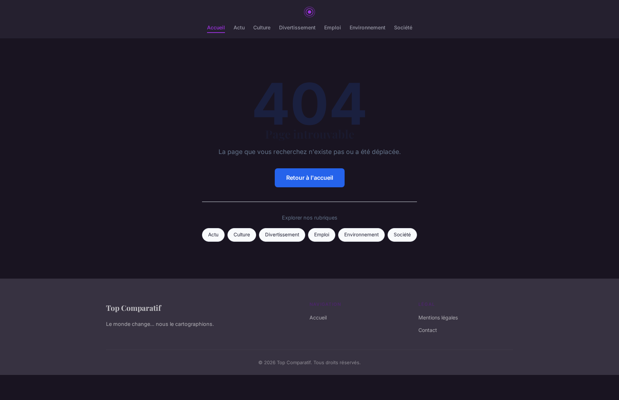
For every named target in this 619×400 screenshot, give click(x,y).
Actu (239, 27)
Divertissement (297, 27)
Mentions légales (438, 317)
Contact (427, 330)
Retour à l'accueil (309, 177)
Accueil (216, 27)
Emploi (332, 27)
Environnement (367, 27)
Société (403, 27)
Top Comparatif (133, 308)
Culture (261, 27)
